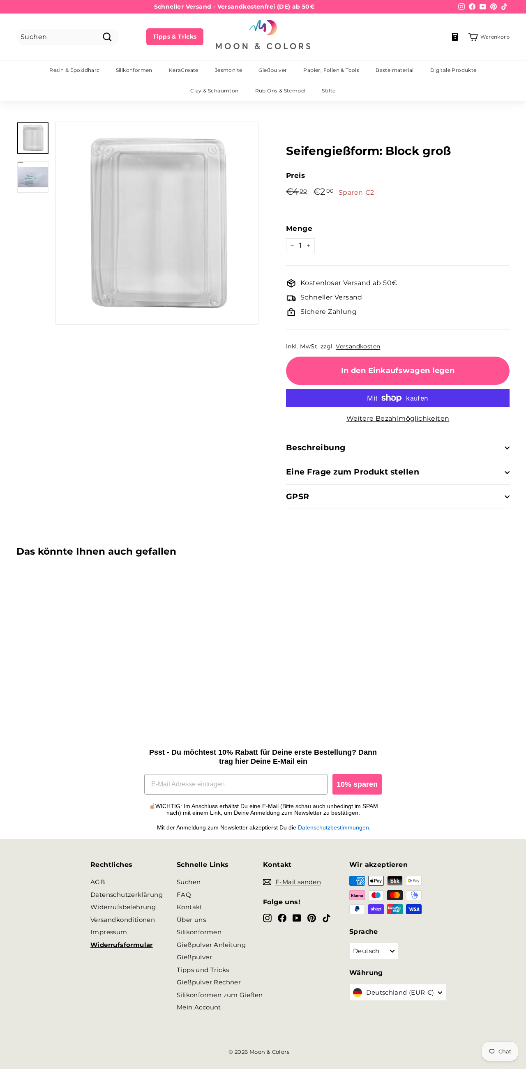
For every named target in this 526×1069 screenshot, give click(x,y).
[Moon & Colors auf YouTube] (297, 918)
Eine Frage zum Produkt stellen (352, 472)
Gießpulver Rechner (209, 982)
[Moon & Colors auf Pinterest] (311, 918)
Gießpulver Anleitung (211, 945)
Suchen (189, 882)
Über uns (191, 920)
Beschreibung (316, 447)
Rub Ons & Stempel (280, 91)
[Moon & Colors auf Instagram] (267, 918)
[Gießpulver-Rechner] (455, 37)
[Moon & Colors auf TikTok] (326, 918)
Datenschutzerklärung (126, 895)
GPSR (297, 496)
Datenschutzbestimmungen (333, 827)
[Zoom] (157, 223)
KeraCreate (183, 70)
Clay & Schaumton (214, 91)
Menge (299, 228)
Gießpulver (272, 70)
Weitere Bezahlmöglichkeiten (398, 418)
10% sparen (357, 784)
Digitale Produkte (453, 70)
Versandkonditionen (122, 920)
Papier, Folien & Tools (331, 70)
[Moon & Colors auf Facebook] (282, 918)
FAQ (184, 895)
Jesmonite (228, 70)
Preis (295, 175)
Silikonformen (134, 70)
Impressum (108, 932)
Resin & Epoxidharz (74, 70)
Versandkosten (358, 346)
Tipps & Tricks (175, 36)
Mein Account (199, 1007)
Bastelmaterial (395, 70)
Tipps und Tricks (203, 970)
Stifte (328, 91)
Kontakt (190, 907)
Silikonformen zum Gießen (220, 995)
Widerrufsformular (121, 945)
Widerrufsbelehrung (123, 907)
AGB (97, 882)
